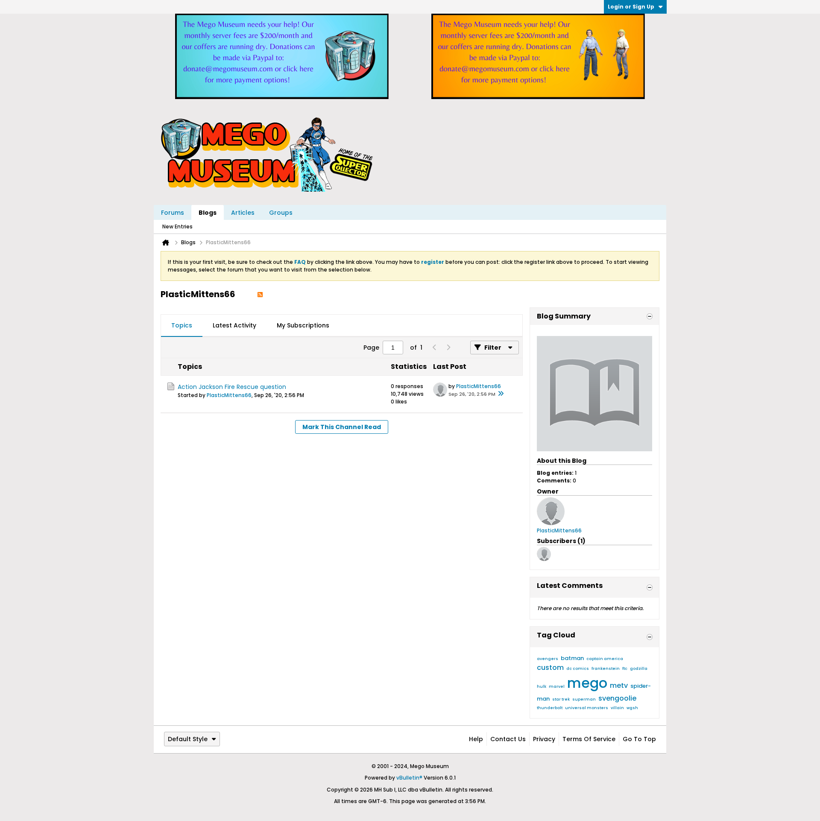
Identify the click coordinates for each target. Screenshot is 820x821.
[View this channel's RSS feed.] (260, 294)
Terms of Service (588, 739)
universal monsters (586, 707)
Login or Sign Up (631, 6)
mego (587, 682)
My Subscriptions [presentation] (303, 325)
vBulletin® (409, 777)
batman (572, 658)
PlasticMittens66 (229, 395)
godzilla (638, 668)
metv (619, 685)
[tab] (181, 326)
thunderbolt (549, 707)
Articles (243, 212)
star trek (561, 699)
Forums (172, 212)
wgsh (632, 707)
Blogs (208, 212)
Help (476, 739)
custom (550, 667)
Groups (281, 212)
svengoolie (617, 698)
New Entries (177, 226)
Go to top (639, 739)
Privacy (544, 739)
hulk (541, 686)
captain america (604, 658)
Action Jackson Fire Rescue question (232, 387)
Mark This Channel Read (341, 427)
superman (584, 699)
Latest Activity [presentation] (234, 325)
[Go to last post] (500, 394)
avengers (547, 658)
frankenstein (606, 668)
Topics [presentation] (181, 325)
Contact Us (508, 739)
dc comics (577, 668)
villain (617, 707)
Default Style (188, 739)
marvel (557, 686)
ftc (624, 668)
